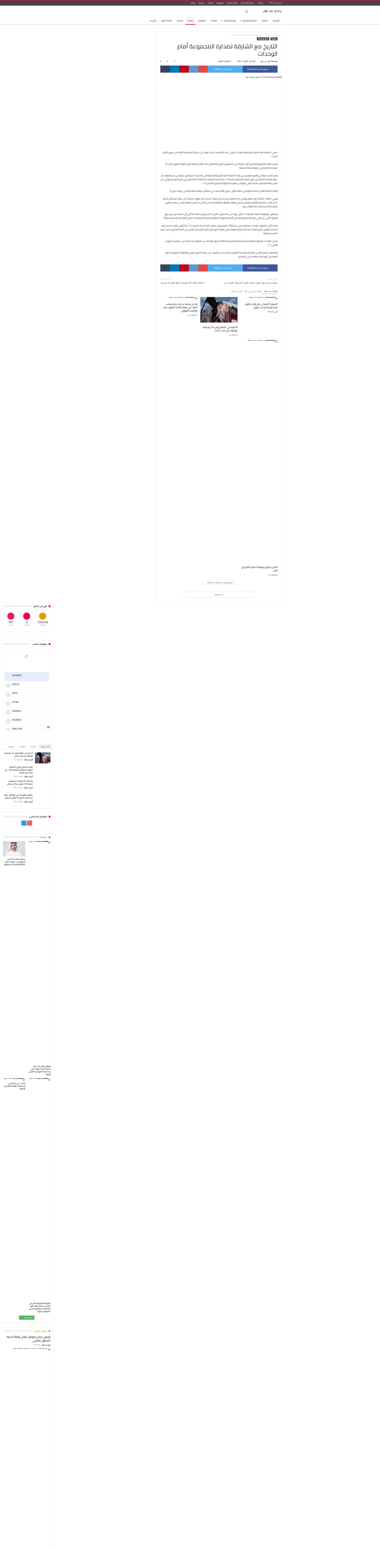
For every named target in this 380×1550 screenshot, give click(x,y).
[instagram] (100, 3)
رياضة (193, 3)
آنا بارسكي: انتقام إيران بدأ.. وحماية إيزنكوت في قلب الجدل (220, 328)
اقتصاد (210, 3)
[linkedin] (174, 69)
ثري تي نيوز (265, 61)
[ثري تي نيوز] (272, 10)
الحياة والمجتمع (247, 3)
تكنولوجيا (220, 3)
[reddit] (193, 69)
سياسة (202, 3)
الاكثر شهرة (45, 746)
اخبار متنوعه (263, 38)
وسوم (11, 746)
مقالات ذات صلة (271, 291)
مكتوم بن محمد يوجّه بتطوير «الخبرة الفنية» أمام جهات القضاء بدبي (251, 281)
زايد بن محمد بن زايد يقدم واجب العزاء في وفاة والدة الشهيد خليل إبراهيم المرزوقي (180, 307)
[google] (203, 69)
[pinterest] (184, 69)
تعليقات (22, 746)
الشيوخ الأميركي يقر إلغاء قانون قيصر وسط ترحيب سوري (261, 305)
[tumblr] (165, 69)
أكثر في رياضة (236, 291)
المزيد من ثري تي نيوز (253, 291)
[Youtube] (106, 3)
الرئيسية (275, 34)
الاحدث (33, 746)
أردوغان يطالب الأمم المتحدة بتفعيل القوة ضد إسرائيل (182, 281)
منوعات (260, 3)
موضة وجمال (232, 3)
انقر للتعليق (219, 594)
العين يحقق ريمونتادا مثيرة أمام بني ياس (259, 568)
